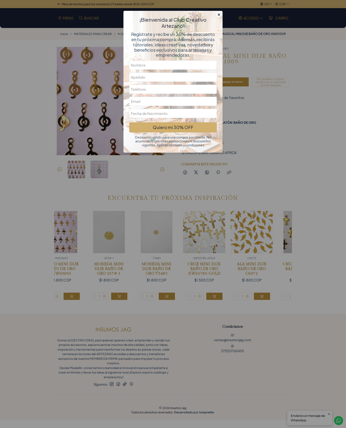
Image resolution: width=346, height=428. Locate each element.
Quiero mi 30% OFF (173, 127)
